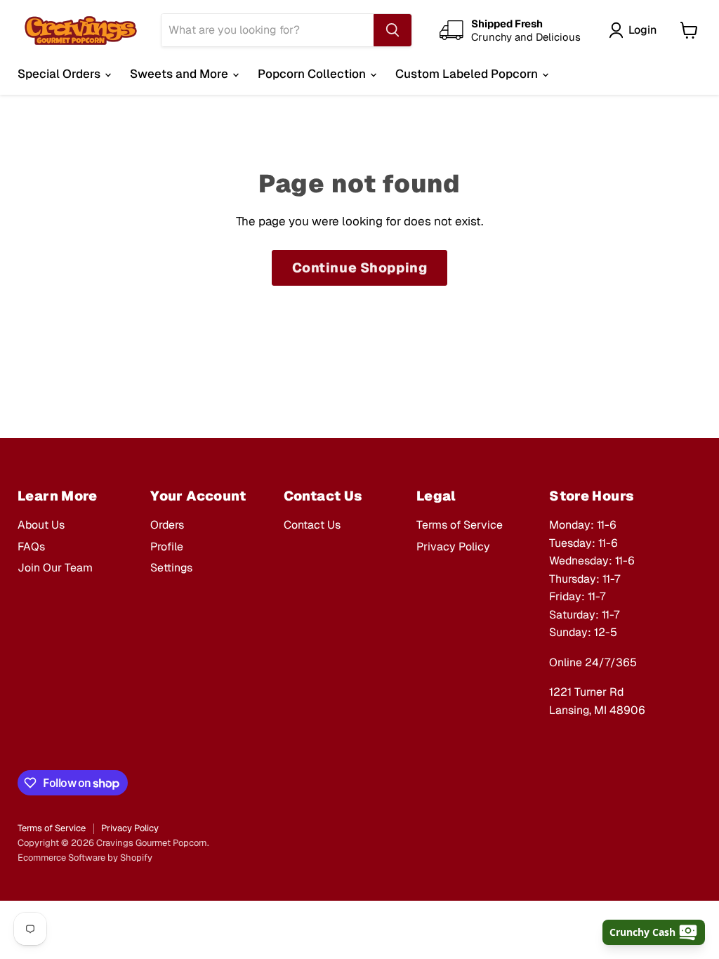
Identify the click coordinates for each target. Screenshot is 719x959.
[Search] (392, 30)
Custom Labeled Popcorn (468, 73)
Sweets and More (180, 73)
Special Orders (60, 73)
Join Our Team (55, 567)
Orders (167, 524)
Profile (166, 546)
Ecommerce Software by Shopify (85, 858)
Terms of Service (459, 524)
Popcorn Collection (313, 73)
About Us (41, 524)
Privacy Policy (453, 546)
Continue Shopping (360, 268)
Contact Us (312, 524)
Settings (171, 567)
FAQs (31, 546)
